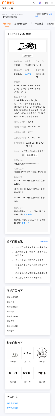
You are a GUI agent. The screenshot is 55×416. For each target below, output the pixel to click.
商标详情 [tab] (7, 23)
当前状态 (40, 61)
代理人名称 (19, 168)
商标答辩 (10, 311)
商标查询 (10, 331)
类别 (27, 70)
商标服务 (20, 14)
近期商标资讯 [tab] (20, 23)
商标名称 (18, 61)
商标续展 (10, 302)
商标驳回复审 (12, 307)
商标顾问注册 (12, 326)
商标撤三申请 (12, 316)
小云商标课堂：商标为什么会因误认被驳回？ (31, 254)
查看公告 (28, 214)
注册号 (28, 61)
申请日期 (40, 70)
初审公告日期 (20, 127)
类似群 (17, 82)
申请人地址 (19, 160)
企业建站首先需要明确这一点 (28, 277)
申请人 (17, 151)
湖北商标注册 (12, 403)
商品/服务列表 (20, 97)
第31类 (28, 74)
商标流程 (18, 177)
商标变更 (10, 321)
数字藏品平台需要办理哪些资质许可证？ (31, 266)
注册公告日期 (20, 137)
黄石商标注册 (12, 408)
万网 (12, 14)
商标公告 (18, 208)
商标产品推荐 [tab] (36, 23)
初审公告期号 (20, 122)
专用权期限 (19, 143)
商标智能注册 (12, 297)
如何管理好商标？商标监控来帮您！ (31, 247)
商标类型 (18, 70)
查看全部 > (44, 241)
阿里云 (4, 14)
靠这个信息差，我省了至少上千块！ (31, 273)
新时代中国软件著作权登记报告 (29, 260)
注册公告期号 (20, 132)
